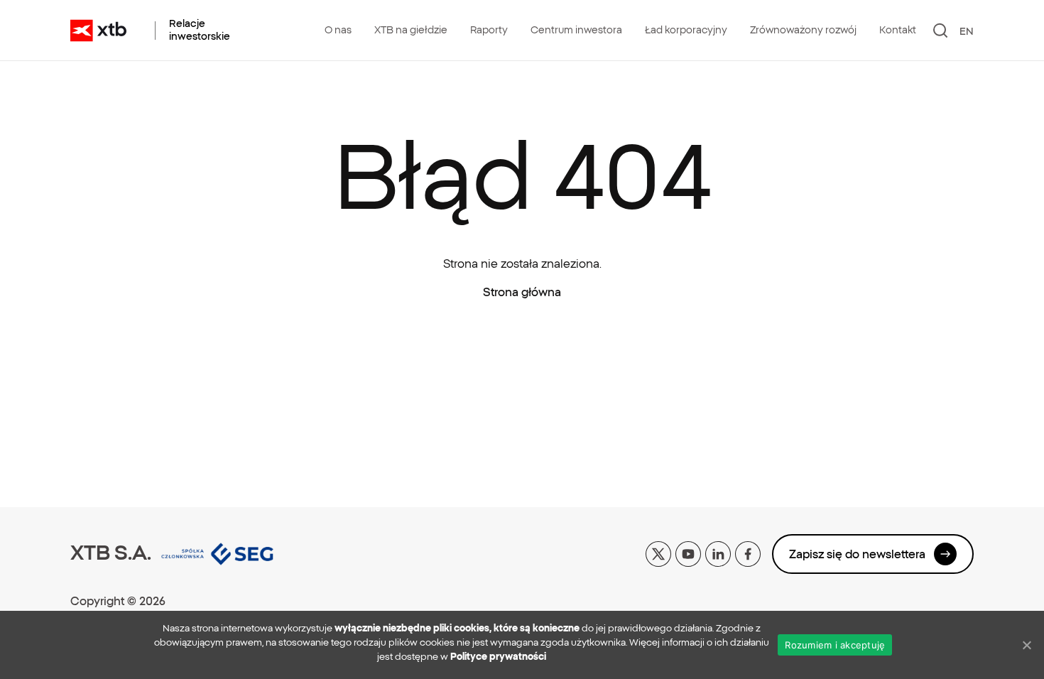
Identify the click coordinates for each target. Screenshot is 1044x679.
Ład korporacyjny (686, 30)
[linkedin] (718, 552)
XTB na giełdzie (410, 30)
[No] (1026, 645)
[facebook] (748, 552)
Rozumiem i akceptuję (835, 645)
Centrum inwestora (576, 30)
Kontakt (897, 30)
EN (966, 31)
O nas (338, 30)
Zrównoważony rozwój (803, 30)
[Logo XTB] (98, 30)
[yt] (688, 552)
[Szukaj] (940, 30)
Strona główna (522, 292)
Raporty (489, 30)
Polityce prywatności (498, 656)
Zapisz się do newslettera (857, 554)
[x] (658, 552)
